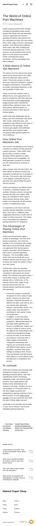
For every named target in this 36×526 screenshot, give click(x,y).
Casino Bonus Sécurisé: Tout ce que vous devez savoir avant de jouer (14, 451)
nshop (10, 24)
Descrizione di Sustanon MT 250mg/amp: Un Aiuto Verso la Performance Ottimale (14, 478)
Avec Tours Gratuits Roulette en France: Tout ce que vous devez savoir (13, 461)
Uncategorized (18, 24)
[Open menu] (23, 4)
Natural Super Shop (10, 4)
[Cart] (31, 4)
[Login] (27, 4)
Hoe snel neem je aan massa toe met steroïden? (13, 469)
